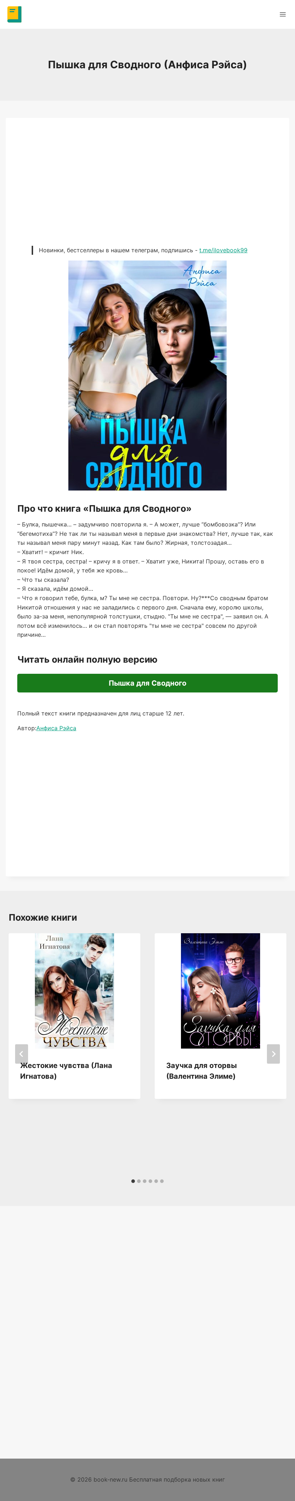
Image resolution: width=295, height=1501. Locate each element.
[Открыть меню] (282, 14)
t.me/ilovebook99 (223, 250)
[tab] (133, 1181)
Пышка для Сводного (147, 683)
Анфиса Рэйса (56, 728)
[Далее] (273, 1054)
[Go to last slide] (21, 1054)
